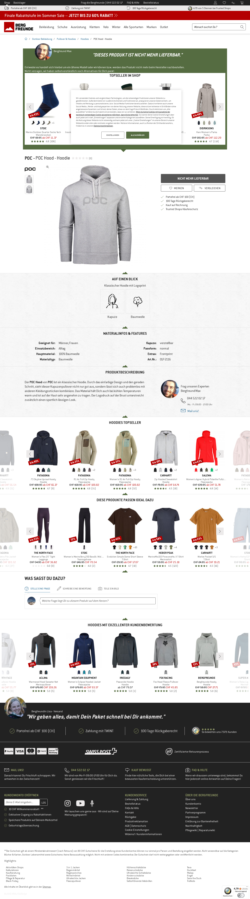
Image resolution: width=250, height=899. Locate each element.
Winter (116, 27)
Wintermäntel (73, 875)
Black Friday (12, 881)
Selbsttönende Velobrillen (139, 881)
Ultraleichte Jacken (76, 878)
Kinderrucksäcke (135, 875)
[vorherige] (30, 107)
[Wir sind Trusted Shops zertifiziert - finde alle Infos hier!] (196, 731)
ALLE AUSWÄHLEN (138, 135)
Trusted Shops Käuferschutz (182, 209)
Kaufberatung (13, 872)
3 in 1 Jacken (73, 867)
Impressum (191, 817)
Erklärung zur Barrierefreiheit (201, 821)
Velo (106, 27)
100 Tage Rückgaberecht (144, 8)
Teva (189, 867)
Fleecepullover (73, 881)
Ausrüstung (78, 27)
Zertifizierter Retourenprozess (191, 751)
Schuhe (62, 27)
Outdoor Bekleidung (42, 38)
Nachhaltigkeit (193, 826)
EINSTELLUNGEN (112, 135)
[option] (96, 215)
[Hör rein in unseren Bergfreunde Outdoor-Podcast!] (94, 804)
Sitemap (47, 886)
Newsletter (191, 808)
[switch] (240, 895)
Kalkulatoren (12, 870)
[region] (126, 117)
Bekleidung (46, 27)
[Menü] (247, 887)
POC (28, 158)
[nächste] (220, 107)
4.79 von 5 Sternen (212, 8)
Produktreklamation (136, 821)
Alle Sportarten (133, 27)
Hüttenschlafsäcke (136, 867)
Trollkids (191, 881)
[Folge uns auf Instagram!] (70, 804)
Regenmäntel (73, 870)
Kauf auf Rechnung (177, 205)
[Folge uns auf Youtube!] (83, 804)
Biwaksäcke (133, 878)
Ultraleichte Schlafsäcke (139, 872)
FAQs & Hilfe (132, 808)
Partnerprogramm (195, 812)
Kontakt (129, 812)
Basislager (19, 2)
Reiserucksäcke (135, 870)
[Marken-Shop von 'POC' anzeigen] (30, 169)
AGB (127, 826)
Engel (190, 875)
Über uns (190, 799)
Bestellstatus (132, 803)
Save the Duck (194, 878)
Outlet (164, 27)
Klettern (94, 27)
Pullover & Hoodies (66, 38)
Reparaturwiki (207, 830)
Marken (152, 27)
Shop (7, 2)
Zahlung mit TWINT (80, 8)
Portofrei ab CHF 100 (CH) (24, 8)
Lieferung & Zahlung (136, 799)
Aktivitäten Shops (14, 867)
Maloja (190, 872)
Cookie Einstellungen (137, 830)
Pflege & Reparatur (15, 878)
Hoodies (85, 38)
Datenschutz (138, 826)
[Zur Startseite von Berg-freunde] (20, 27)
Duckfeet (191, 870)
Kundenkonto (193, 803)
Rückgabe (130, 817)
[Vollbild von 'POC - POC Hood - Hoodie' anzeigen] (47, 167)
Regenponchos (73, 872)
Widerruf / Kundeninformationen (143, 834)
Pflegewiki (191, 830)
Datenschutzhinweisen (103, 126)
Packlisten (11, 875)
